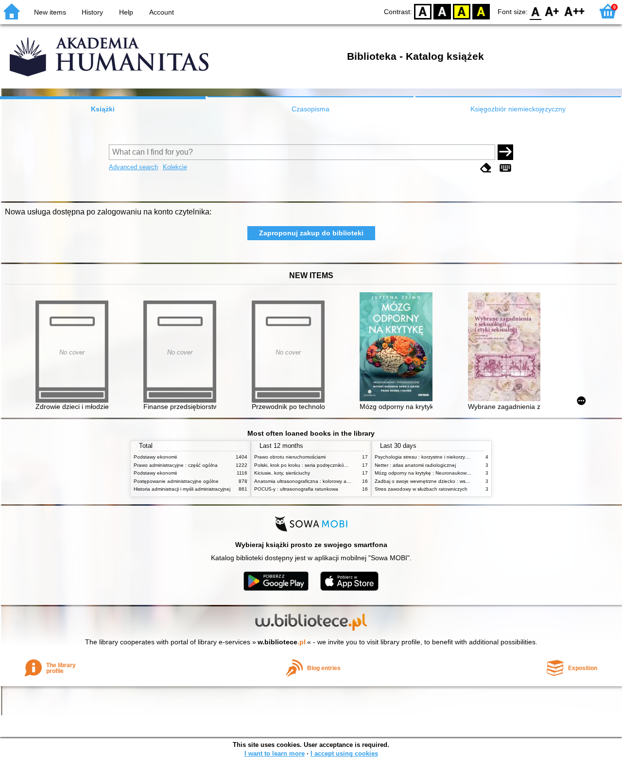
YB (461, 11)
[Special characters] (505, 168)
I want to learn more (274, 753)
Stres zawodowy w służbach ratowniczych (421, 489)
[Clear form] (486, 168)
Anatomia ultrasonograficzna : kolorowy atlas (304, 481)
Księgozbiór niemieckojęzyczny (518, 109)
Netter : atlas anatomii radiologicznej (415, 465)
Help (126, 12)
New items (50, 12)
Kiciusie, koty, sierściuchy (282, 473)
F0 (535, 11)
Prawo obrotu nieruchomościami (290, 457)
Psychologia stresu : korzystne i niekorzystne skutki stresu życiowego (452, 457)
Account (161, 12)
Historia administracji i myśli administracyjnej (182, 489)
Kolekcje (175, 167)
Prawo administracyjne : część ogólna (176, 465)
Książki (103, 109)
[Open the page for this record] (398, 347)
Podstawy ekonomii (155, 457)
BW (442, 11)
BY (481, 11)
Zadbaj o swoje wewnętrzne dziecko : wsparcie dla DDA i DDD (444, 481)
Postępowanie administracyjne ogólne (176, 481)
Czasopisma (310, 109)
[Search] (505, 152)
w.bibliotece (282, 642)
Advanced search (133, 167)
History (92, 12)
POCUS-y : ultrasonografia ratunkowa (296, 489)
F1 (552, 11)
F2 (574, 11)
